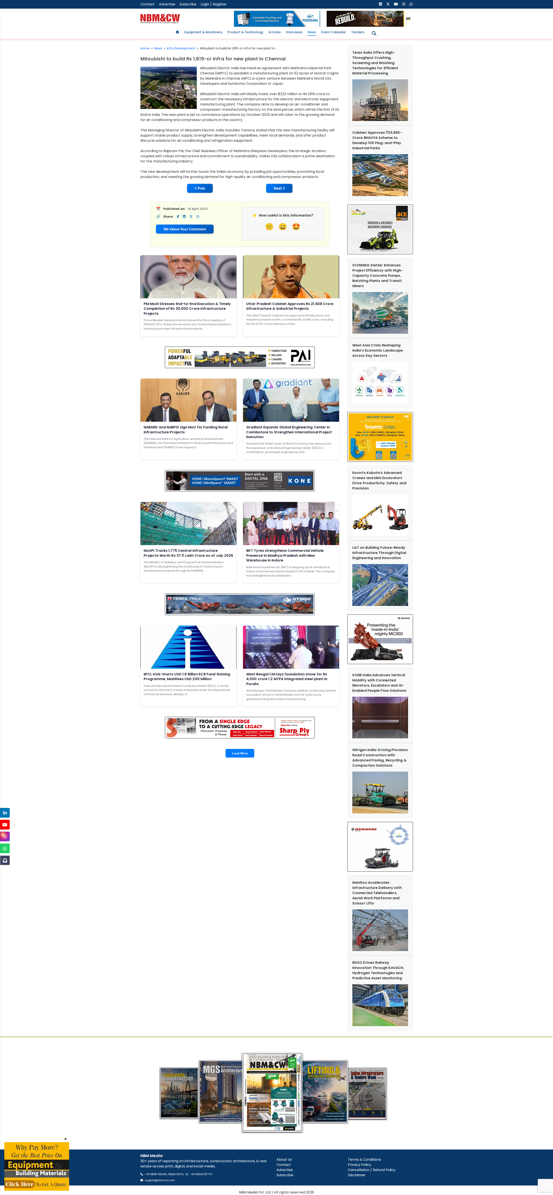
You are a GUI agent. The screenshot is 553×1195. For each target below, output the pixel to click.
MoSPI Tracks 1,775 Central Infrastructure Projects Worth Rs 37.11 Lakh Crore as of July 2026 (188, 553)
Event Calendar (333, 32)
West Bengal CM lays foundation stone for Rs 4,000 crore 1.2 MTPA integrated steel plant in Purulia (286, 679)
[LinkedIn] (5, 813)
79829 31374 (175, 1174)
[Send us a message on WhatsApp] (411, 4)
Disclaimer (357, 1175)
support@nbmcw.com (160, 1180)
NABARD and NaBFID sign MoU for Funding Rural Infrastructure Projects (185, 429)
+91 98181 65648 (155, 1174)
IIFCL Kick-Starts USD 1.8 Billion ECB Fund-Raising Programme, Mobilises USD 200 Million (187, 676)
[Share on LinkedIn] (184, 216)
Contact (147, 4)
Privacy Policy (359, 1164)
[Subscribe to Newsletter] (5, 860)
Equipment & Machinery (203, 32)
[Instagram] (5, 836)
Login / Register (214, 4)
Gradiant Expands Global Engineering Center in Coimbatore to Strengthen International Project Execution (289, 432)
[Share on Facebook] (178, 216)
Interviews (294, 32)
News (312, 32)
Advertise (167, 4)
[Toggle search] (374, 33)
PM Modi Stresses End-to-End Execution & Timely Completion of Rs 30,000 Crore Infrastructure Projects (187, 308)
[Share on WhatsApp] (198, 216)
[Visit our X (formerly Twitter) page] (388, 4)
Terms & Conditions (364, 1159)
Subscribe (188, 4)
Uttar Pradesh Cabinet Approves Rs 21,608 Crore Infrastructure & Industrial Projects (290, 306)
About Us (284, 1159)
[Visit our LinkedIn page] (380, 4)
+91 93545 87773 (201, 1174)
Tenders (357, 32)
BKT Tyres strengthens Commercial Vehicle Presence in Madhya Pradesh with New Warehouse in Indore (285, 555)
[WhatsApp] (5, 848)
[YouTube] (5, 825)
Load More (240, 753)
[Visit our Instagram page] (403, 4)
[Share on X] (191, 216)
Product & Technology (245, 32)
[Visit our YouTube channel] (396, 4)
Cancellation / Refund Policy (372, 1169)
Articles (275, 32)
